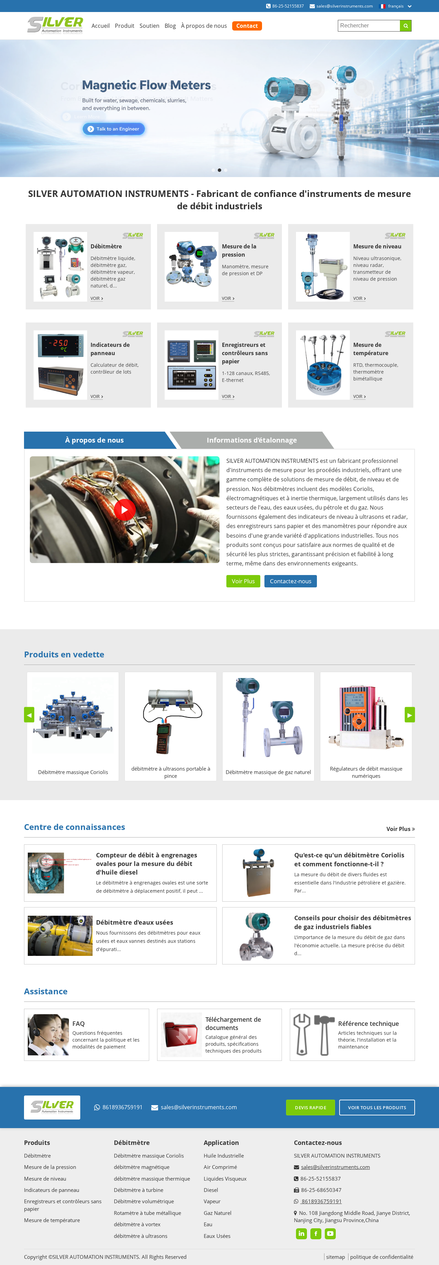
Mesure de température (52, 1220)
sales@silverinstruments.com (345, 6)
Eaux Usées (217, 1235)
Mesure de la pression (50, 1166)
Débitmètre (106, 246)
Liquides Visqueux (225, 1178)
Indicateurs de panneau (51, 1189)
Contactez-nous (290, 581)
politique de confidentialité (381, 1256)
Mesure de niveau (377, 246)
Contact (247, 26)
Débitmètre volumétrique (144, 1201)
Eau (208, 1224)
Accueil (101, 26)
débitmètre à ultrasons (140, 1235)
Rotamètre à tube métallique (147, 1212)
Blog (170, 26)
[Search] (405, 25)
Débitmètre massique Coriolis (149, 1155)
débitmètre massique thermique (152, 1178)
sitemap (335, 1256)
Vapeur (212, 1201)
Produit (124, 26)
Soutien (149, 26)
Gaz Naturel (218, 1212)
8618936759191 (123, 1107)
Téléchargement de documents (233, 1023)
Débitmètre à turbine (138, 1189)
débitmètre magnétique (141, 1166)
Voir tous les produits (377, 1107)
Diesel (211, 1189)
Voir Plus (243, 581)
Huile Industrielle (224, 1155)
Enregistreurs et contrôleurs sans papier (245, 353)
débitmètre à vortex (137, 1224)
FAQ (78, 1023)
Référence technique (368, 1023)
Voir (95, 298)
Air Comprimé (220, 1166)
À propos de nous (204, 26)
